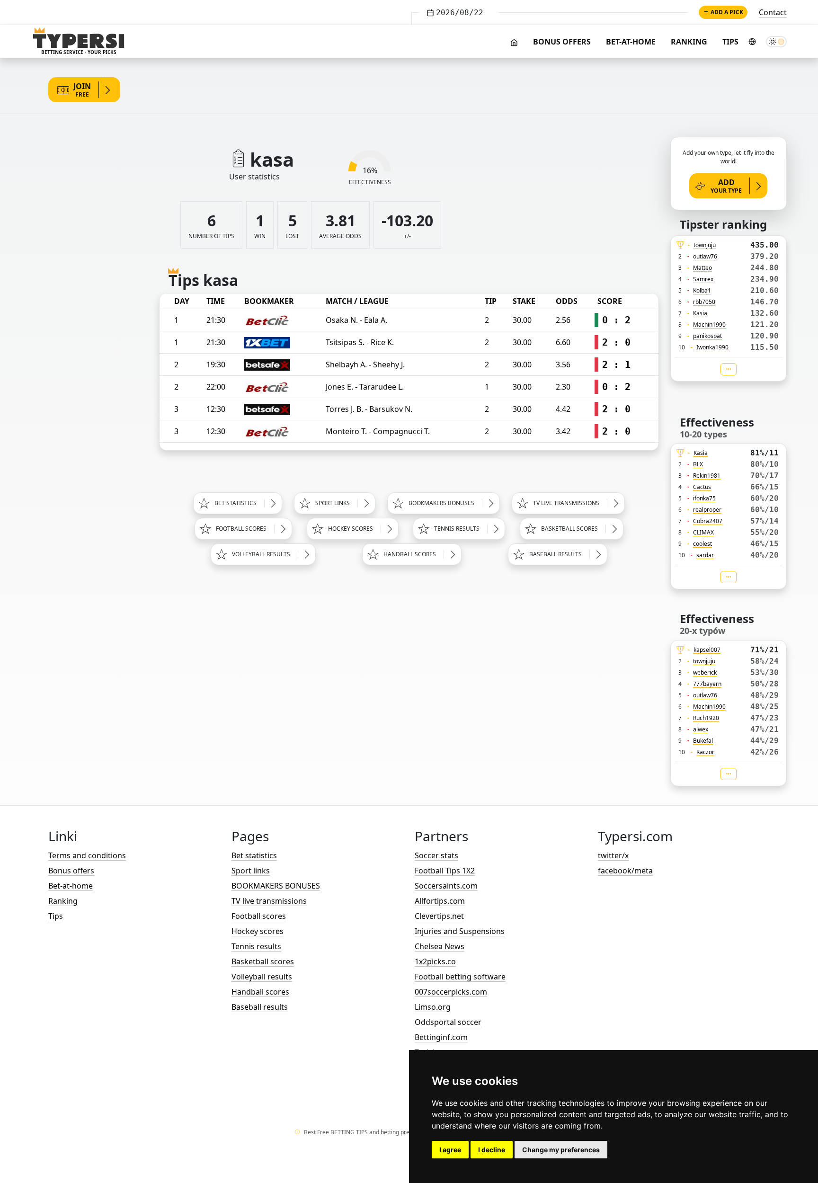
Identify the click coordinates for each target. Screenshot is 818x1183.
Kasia (700, 313)
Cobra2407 (707, 521)
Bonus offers (562, 41)
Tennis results (256, 946)
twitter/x (613, 855)
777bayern (707, 684)
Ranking (689, 41)
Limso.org (433, 1007)
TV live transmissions (269, 901)
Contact (773, 12)
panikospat (707, 336)
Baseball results (259, 1007)
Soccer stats (436, 855)
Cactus (702, 487)
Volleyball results (261, 976)
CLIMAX (703, 532)
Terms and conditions (87, 855)
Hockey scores (257, 931)
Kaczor (705, 752)
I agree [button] (450, 1150)
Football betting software (460, 976)
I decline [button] (491, 1150)
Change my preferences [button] (561, 1150)
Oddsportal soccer (448, 1022)
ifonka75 (704, 498)
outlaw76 (705, 256)
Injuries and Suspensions (460, 931)
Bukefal (703, 741)
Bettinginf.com (441, 1037)
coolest (702, 544)
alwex (700, 729)
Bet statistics (254, 855)
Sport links (250, 870)
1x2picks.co (435, 961)
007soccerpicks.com (451, 992)
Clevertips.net (439, 916)
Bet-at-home (631, 41)
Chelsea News (439, 946)
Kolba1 (702, 290)
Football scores (258, 916)
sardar (705, 555)
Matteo (702, 268)
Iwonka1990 (712, 347)
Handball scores (260, 992)
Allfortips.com (440, 901)
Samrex (703, 279)
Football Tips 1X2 (445, 870)
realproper (707, 510)
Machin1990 (709, 324)
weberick (705, 672)
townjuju (705, 245)
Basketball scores (262, 961)
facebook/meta (625, 870)
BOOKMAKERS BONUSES (275, 886)
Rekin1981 (706, 475)
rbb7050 (704, 302)
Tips (730, 41)
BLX (698, 464)
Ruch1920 (706, 718)
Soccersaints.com (446, 886)
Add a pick (727, 12)
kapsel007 (707, 650)
